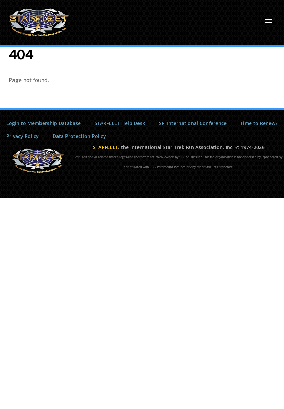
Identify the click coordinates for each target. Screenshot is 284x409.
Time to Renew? (258, 123)
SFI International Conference (193, 123)
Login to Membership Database (43, 123)
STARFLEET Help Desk (120, 123)
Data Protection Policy (79, 136)
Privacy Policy (22, 136)
